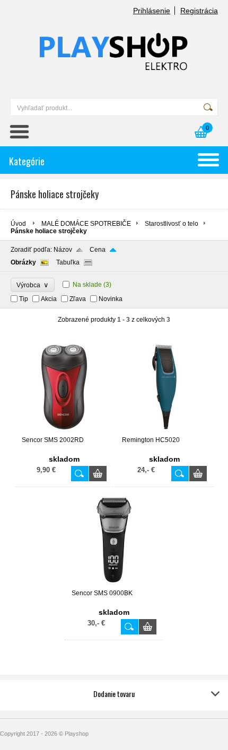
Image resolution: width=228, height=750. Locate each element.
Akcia (49, 299)
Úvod (18, 223)
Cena (98, 249)
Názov (63, 249)
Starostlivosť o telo (171, 223)
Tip (23, 299)
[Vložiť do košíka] (98, 473)
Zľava (77, 299)
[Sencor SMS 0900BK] (114, 584)
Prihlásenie (151, 10)
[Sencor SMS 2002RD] (64, 431)
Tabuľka (68, 262)
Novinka (110, 299)
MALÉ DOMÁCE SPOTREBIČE (86, 223)
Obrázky (23, 262)
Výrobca (32, 285)
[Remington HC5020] (164, 431)
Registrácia (199, 10)
